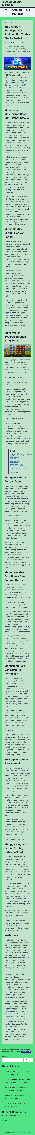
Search (4, 1057)
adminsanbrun (10, 42)
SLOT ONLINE (8, 22)
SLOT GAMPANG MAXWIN (21, 1132)
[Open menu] (31, 3)
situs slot (5, 1120)
